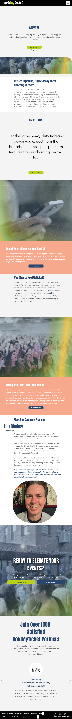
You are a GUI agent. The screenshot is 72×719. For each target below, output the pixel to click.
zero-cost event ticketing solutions (33, 92)
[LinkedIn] (69, 714)
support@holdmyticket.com (62, 716)
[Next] (69, 681)
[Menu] (66, 3)
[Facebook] (59, 714)
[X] (64, 714)
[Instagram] (54, 714)
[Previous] (2, 681)
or (30, 50)
